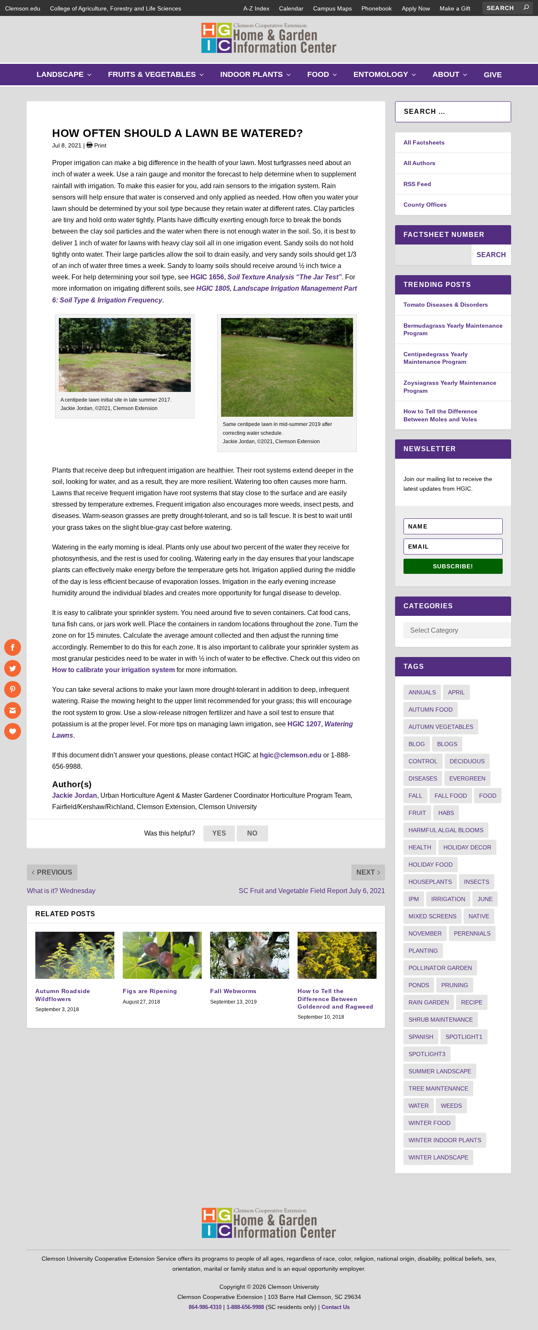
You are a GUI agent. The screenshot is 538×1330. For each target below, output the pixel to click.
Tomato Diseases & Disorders (446, 304)
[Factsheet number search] (433, 254)
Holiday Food (431, 864)
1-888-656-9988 (245, 1307)
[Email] (12, 710)
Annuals (422, 692)
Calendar (291, 8)
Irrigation (448, 899)
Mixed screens (432, 916)
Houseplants (430, 881)
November (425, 933)
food (487, 795)
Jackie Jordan (74, 795)
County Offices (425, 204)
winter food (430, 1123)
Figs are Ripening (150, 991)
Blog (417, 744)
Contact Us (336, 1307)
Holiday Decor (467, 847)
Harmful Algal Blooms (446, 830)
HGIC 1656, (266, 277)
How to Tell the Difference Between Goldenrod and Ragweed (336, 998)
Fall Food (451, 795)
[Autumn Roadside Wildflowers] (74, 955)
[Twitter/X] (12, 668)
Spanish (421, 1036)
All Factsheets (424, 142)
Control (423, 761)
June (485, 899)
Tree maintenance (438, 1088)
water (419, 1105)
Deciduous (467, 761)
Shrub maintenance (441, 1019)
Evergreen (467, 778)
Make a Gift (455, 8)
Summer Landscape (440, 1071)
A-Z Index (256, 8)
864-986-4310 (205, 1307)
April (456, 692)
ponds (419, 985)
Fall (415, 795)
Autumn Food (431, 709)
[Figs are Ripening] (162, 955)
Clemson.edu (22, 8)
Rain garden (429, 1002)
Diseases (423, 778)
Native (479, 916)
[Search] (526, 7)
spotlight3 (427, 1054)
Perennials (472, 933)
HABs (446, 813)
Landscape (66, 77)
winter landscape (438, 1157)
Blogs (447, 744)
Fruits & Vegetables (158, 77)
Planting (423, 950)
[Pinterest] (12, 689)
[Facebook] (12, 647)
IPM (414, 899)
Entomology (386, 77)
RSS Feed (417, 184)
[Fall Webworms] (249, 955)
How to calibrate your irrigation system (113, 669)
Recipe (472, 1002)
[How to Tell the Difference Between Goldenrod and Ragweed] (337, 955)
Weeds (451, 1105)
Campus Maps (332, 8)
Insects (476, 881)
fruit (417, 813)
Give (493, 75)
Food (324, 77)
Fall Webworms (233, 991)
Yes (219, 833)
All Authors (419, 163)
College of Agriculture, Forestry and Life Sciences (115, 8)
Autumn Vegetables (441, 726)
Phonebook (376, 8)
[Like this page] (12, 731)
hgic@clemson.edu (291, 755)
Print (99, 145)
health (420, 847)
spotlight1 (464, 1036)
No (252, 833)
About (452, 77)
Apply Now (416, 8)
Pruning (454, 985)
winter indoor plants (445, 1140)
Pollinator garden (440, 968)
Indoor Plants (257, 77)
